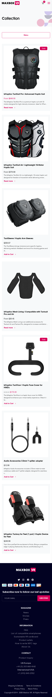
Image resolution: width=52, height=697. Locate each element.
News (26, 612)
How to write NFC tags (26, 643)
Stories (26, 616)
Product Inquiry (26, 658)
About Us (26, 646)
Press (26, 619)
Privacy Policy (19, 689)
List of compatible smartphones (26, 633)
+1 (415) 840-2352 (26, 673)
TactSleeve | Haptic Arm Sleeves (18, 238)
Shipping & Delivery (15, 686)
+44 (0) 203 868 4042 (26, 666)
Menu (26, 35)
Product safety (26, 640)
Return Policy (33, 689)
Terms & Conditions (33, 686)
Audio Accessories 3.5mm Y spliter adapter (23, 461)
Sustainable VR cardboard (26, 636)
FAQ (26, 630)
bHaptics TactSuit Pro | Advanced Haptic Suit (24, 94)
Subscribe (43, 598)
